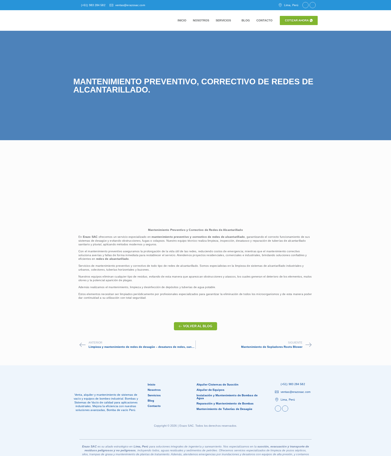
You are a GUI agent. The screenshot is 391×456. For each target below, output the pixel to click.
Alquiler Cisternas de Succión (217, 384)
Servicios (154, 395)
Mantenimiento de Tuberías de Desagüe (225, 409)
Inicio (152, 384)
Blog (151, 400)
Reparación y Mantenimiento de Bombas (225, 403)
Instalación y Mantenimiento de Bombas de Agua (227, 397)
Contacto (154, 406)
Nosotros (154, 389)
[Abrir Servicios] (233, 20)
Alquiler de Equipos (210, 389)
